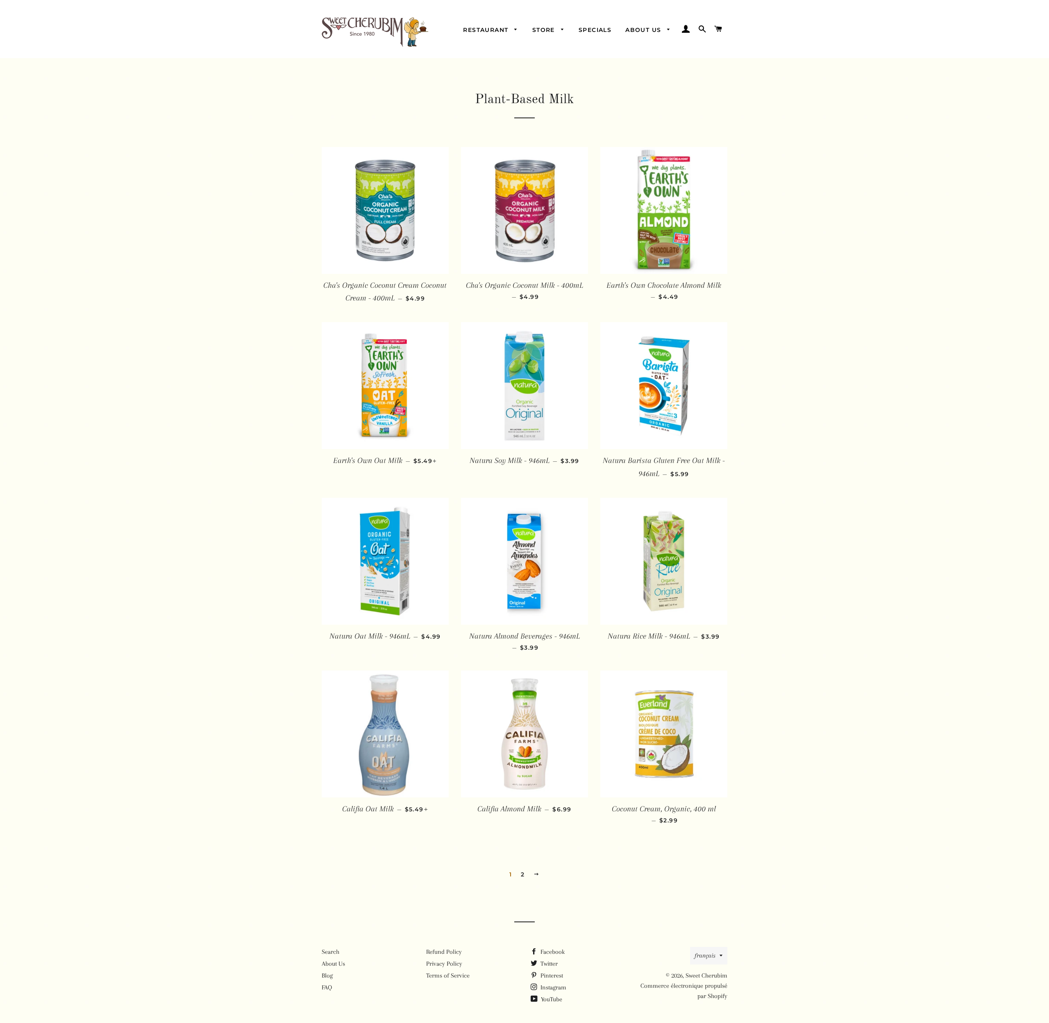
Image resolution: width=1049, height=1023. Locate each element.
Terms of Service (448, 975)
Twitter (548, 963)
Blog (327, 975)
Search (330, 951)
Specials (595, 30)
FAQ (327, 987)
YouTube (550, 999)
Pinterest (551, 975)
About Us (644, 30)
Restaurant (486, 30)
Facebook (552, 951)
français (705, 955)
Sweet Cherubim (706, 975)
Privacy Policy (444, 963)
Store (544, 30)
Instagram (552, 987)
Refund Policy (444, 951)
